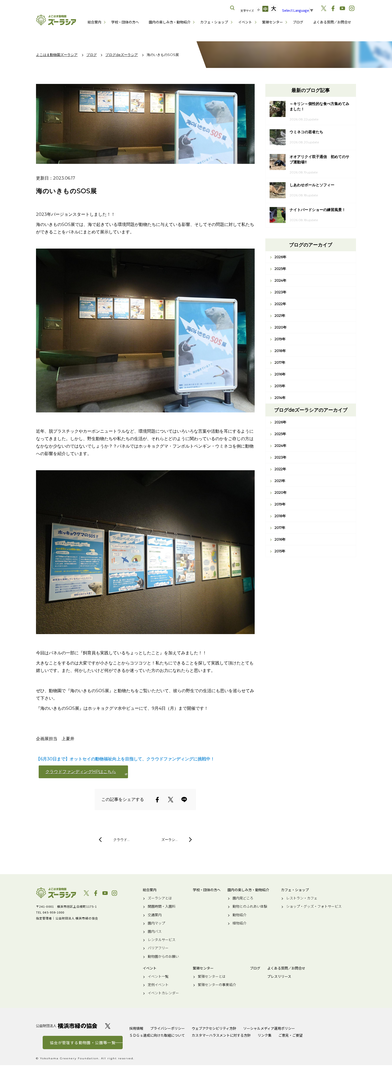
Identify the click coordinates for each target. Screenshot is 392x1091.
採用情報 (136, 1028)
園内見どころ (243, 898)
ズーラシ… (169, 839)
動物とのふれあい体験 (250, 906)
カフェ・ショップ (214, 22)
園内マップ (156, 923)
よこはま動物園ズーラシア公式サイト (56, 20)
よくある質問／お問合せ (332, 22)
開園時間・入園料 (161, 906)
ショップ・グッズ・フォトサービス (314, 906)
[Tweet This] (170, 799)
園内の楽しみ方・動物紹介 (169, 22)
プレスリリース (279, 976)
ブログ (298, 22)
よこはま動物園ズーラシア (56, 892)
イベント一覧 (158, 976)
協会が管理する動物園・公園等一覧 (82, 1042)
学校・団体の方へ (125, 22)
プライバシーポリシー (167, 1028)
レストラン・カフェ (301, 898)
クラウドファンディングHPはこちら (80, 771)
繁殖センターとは (212, 976)
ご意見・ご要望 (290, 1035)
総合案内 (94, 22)
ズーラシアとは (160, 898)
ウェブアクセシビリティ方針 (214, 1028)
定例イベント (158, 984)
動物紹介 (239, 914)
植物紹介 (239, 923)
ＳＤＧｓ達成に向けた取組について (157, 1035)
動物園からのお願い (163, 956)
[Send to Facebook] (157, 799)
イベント (245, 22)
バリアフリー (158, 948)
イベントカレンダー (163, 993)
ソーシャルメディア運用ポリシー (269, 1028)
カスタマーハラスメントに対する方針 (221, 1035)
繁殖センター (272, 22)
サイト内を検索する (233, 8)
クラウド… (121, 839)
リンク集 (264, 1035)
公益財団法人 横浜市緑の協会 (66, 1026)
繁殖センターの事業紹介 (217, 984)
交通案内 (155, 914)
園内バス (155, 931)
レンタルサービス (161, 939)
